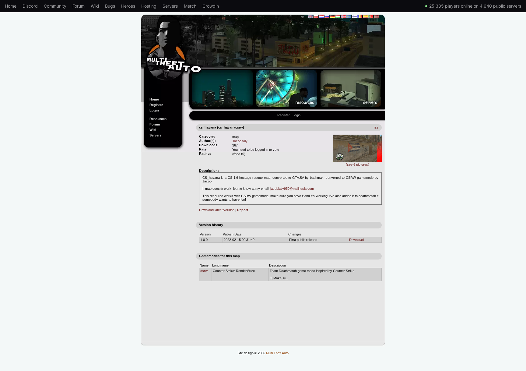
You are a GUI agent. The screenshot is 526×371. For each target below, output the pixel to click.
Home (10, 6)
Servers (170, 6)
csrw (204, 271)
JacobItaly (239, 141)
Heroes (128, 6)
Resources (158, 119)
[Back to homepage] (263, 53)
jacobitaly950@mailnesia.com (292, 188)
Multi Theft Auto (277, 353)
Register (156, 105)
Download (356, 240)
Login (154, 110)
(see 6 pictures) (357, 164)
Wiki (95, 6)
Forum (78, 6)
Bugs (110, 6)
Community (55, 6)
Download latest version (216, 210)
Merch (190, 6)
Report (242, 210)
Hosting (148, 6)
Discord (30, 6)
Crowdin (210, 6)
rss (376, 127)
